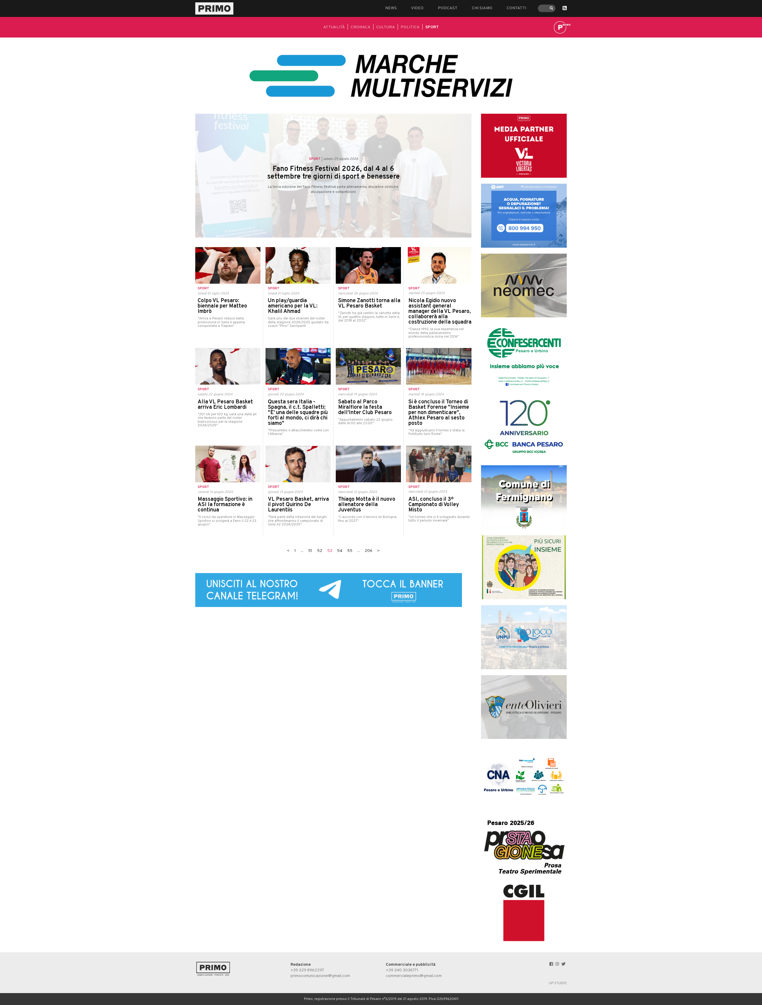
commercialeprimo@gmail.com (414, 976)
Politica (410, 27)
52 (319, 550)
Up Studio (558, 983)
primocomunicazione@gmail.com (320, 976)
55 (349, 550)
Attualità (334, 27)
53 (329, 550)
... (302, 550)
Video (417, 8)
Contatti (516, 8)
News (391, 8)
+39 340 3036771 (402, 970)
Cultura (385, 27)
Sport (432, 27)
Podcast (447, 8)
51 (310, 550)
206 (368, 550)
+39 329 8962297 (307, 970)
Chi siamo (482, 8)
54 (339, 550)
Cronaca (361, 27)
